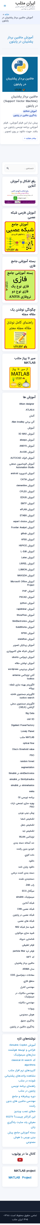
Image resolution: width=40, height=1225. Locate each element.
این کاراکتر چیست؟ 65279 (20, 1117)
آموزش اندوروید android (22, 473)
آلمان (31, 416)
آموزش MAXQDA (25, 575)
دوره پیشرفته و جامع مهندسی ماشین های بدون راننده (20, 1101)
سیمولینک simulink (25, 897)
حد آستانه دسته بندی (23, 843)
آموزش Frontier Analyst (22, 527)
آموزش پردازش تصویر (23, 645)
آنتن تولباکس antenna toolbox (23, 677)
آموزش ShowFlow (25, 615)
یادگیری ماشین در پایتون (24, 115)
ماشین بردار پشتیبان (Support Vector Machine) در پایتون (21, 101)
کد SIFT (30, 957)
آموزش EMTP (27, 503)
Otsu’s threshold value (23, 749)
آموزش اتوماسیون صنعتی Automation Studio (21, 465)
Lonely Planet (27, 731)
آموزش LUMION (26, 569)
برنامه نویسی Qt (26, 797)
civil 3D (30, 719)
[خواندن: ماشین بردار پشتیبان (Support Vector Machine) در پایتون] (20, 74)
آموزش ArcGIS (27, 452)
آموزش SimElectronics (23, 621)
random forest (27, 761)
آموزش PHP (28, 591)
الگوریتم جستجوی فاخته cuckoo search (22, 696)
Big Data (30, 713)
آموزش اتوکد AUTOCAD (22, 458)
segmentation (27, 767)
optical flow (28, 743)
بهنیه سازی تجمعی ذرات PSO (22, 805)
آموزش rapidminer (25, 609)
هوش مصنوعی (27, 1014)
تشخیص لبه (28, 831)
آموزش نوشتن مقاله (24, 663)
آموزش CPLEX (27, 491)
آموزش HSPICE (26, 545)
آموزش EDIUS (27, 497)
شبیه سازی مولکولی (24, 933)
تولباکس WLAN (26, 837)
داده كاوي (29, 855)
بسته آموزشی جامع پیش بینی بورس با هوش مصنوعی (21, 1137)
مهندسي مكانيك (26, 1002)
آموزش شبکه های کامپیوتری (20, 651)
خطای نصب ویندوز (24, 1111)
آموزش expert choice (23, 521)
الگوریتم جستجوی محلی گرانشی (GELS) (22, 705)
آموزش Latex (27, 557)
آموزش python (29, 111)
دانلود (31, 861)
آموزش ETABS (27, 515)
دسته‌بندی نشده (26, 879)
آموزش (31, 428)
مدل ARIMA (28, 969)
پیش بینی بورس (26, 813)
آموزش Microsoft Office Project (22, 583)
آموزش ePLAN (27, 509)
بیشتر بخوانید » (30, 139)
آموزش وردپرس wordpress (21, 669)
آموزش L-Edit (27, 551)
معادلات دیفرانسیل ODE (22, 975)
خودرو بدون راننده (25, 849)
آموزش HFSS (27, 539)
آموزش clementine (25, 485)
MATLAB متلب (27, 737)
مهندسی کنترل (27, 987)
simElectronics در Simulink (21, 773)
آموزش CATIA (27, 479)
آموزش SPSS (27, 633)
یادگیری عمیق (27, 1020)
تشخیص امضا (27, 819)
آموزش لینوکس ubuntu (23, 657)
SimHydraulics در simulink (22, 779)
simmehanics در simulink (22, 785)
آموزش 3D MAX (26, 434)
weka (31, 791)
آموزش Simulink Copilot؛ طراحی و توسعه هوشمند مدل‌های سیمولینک (21, 1050)
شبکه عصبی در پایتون (23, 915)
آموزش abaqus (27, 440)
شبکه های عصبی (26, 921)
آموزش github (27, 533)
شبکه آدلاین (28, 903)
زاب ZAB (30, 885)
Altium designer (26, 404)
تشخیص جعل (27, 825)
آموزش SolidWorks (25, 627)
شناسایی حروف (26, 939)
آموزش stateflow (26, 639)
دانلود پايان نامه (26, 867)
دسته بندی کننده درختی (22, 873)
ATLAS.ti (30, 410)
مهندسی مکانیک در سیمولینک (24, 994)
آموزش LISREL (27, 563)
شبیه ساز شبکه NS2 (24, 927)
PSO (32, 755)
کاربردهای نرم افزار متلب (21, 1070)
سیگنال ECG (28, 891)
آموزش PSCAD (26, 597)
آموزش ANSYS (27, 446)
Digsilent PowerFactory (22, 725)
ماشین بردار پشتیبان (24, 963)
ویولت (31, 1008)
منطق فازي (29, 981)
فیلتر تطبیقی (28, 945)
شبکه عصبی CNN (25, 909)
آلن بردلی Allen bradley (23, 422)
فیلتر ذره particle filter (23, 951)
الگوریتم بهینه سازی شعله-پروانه (21, 686)
